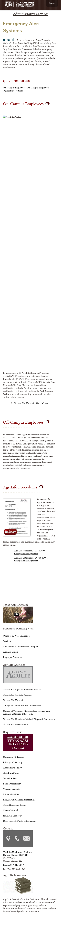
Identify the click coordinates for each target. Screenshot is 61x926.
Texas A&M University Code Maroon (31, 403)
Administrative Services (30, 13)
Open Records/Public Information (19, 821)
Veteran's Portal (10, 810)
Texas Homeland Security (15, 805)
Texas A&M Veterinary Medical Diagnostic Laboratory (29, 719)
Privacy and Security (12, 762)
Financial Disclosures (13, 815)
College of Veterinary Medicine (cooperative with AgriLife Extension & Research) (26, 712)
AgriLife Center (10, 651)
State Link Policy (11, 773)
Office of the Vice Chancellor (16, 635)
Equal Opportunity (12, 783)
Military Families (11, 794)
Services (7, 641)
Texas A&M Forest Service (15, 724)
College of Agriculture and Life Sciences (22, 705)
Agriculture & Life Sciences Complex (20, 646)
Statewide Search (11, 778)
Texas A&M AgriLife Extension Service (21, 689)
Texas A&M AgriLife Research (17, 695)
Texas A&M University (14, 700)
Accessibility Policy (12, 767)
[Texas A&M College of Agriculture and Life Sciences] (21, 5)
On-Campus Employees (14, 87)
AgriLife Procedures (13, 90)
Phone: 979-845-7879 (13, 865)
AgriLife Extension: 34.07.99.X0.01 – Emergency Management (31, 559)
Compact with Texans (13, 757)
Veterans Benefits (11, 789)
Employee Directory (12, 657)
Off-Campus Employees (38, 87)
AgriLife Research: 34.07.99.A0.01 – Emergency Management (31, 552)
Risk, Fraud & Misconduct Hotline (19, 799)
